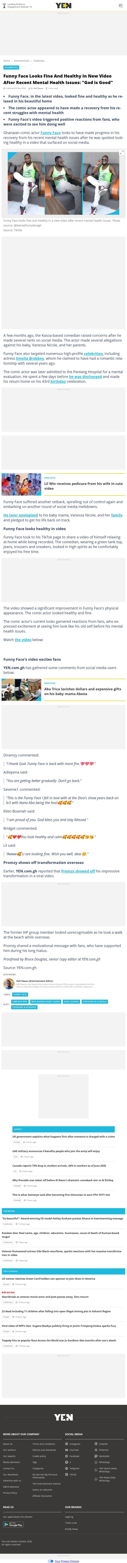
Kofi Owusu (38, 88)
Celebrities (39, 60)
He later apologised (20, 515)
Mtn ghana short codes (45, 1001)
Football (17, 1185)
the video (23, 639)
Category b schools (95, 1001)
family (117, 515)
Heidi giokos (71, 1001)
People (6, 1284)
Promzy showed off (78, 871)
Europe (17, 1142)
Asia (16, 1156)
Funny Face (51, 132)
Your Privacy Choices (67, 1561)
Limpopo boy (19, 1001)
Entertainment (21, 60)
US (15, 1171)
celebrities (93, 353)
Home (6, 60)
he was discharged (85, 376)
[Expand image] (122, 152)
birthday (58, 381)
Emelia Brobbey (30, 358)
